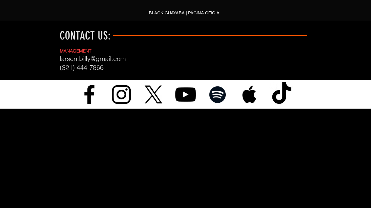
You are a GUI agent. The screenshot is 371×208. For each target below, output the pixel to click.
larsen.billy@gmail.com (93, 59)
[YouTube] (185, 94)
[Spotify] (217, 94)
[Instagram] (121, 94)
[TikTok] (281, 94)
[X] (153, 94)
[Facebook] (89, 94)
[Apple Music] (249, 94)
